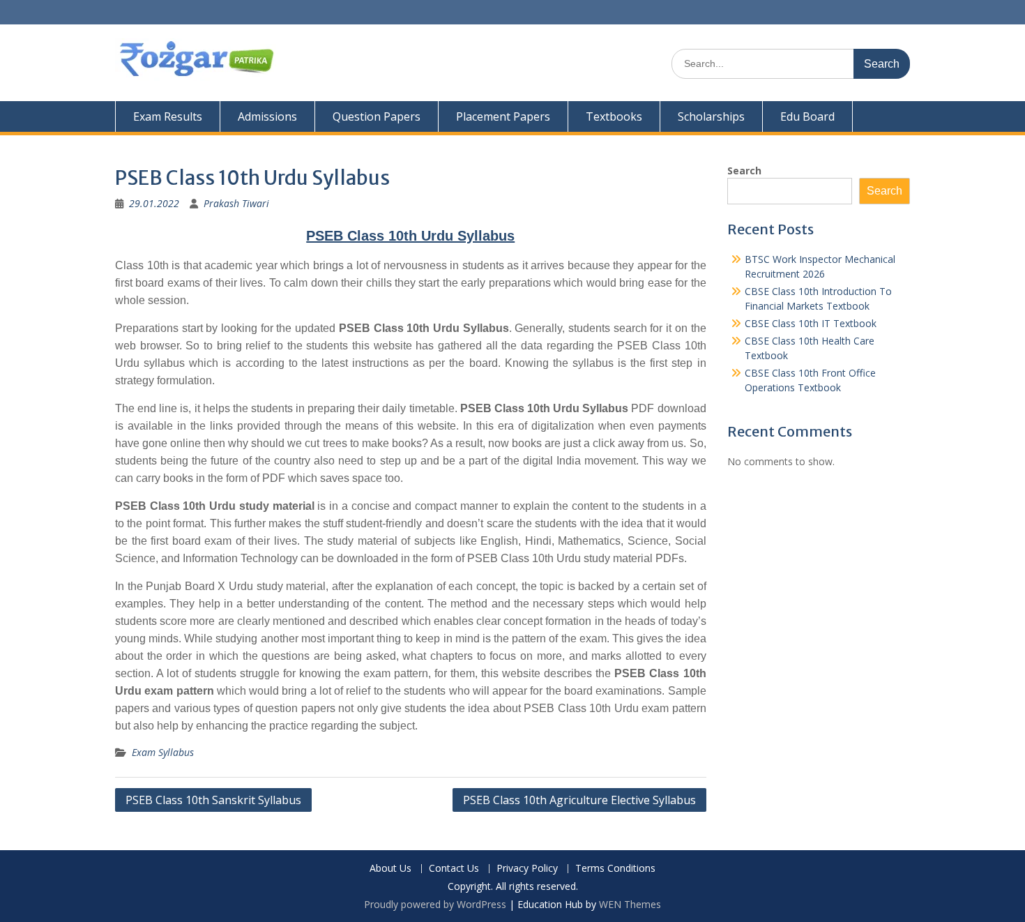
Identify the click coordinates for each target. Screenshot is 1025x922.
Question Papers (376, 116)
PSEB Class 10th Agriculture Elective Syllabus (579, 800)
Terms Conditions (615, 868)
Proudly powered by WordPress (435, 904)
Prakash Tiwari (236, 203)
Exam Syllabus (163, 752)
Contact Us (454, 868)
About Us (390, 868)
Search (744, 170)
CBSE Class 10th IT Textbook (810, 323)
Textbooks (614, 116)
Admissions (267, 116)
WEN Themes (630, 904)
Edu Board (807, 116)
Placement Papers (503, 116)
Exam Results (167, 116)
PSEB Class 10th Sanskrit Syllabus (213, 800)
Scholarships (711, 116)
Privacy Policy (527, 868)
